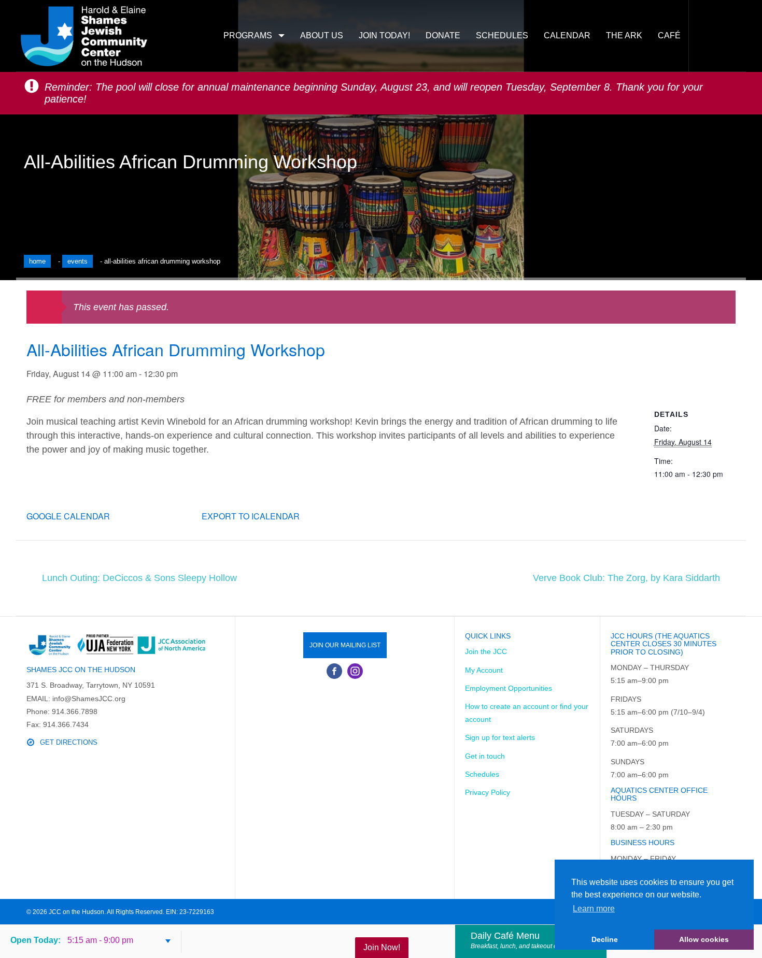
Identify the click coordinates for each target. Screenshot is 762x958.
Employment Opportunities (508, 688)
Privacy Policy (487, 792)
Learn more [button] (594, 908)
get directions (68, 742)
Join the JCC (486, 651)
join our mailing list (344, 645)
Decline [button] (604, 939)
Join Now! (381, 947)
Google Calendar (68, 516)
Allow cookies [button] (704, 939)
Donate (443, 35)
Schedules (502, 35)
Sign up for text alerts (500, 737)
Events (77, 261)
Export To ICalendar (251, 516)
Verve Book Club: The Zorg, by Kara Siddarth (626, 578)
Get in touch (485, 756)
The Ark (624, 35)
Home (37, 261)
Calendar (567, 35)
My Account (484, 670)
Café (669, 35)
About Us (321, 35)
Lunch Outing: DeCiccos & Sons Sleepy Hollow (139, 578)
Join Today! (384, 35)
